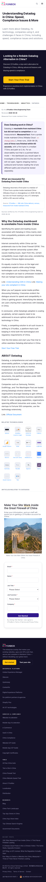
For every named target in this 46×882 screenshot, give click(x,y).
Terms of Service (18, 871)
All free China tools (9, 763)
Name (9, 576)
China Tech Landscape (11, 808)
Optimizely (6, 682)
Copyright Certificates (10, 753)
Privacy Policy (7, 871)
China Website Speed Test (12, 778)
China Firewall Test (9, 773)
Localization (7, 788)
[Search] (37, 4)
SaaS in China (7, 733)
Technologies (13, 103)
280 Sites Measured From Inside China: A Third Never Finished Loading (21, 841)
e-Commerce (7, 728)
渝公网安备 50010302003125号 (32, 876)
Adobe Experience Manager (12, 672)
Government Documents (11, 829)
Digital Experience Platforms (12, 692)
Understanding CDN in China (18, 282)
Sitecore (5, 677)
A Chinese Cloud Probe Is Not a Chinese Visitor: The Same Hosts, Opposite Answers (23, 847)
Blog (4, 803)
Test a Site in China (9, 768)
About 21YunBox (8, 783)
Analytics (25, 103)
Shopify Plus (7, 702)
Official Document (14, 415)
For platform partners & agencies (14, 697)
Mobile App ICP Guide (10, 748)
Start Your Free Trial (19, 80)
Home (2, 103)
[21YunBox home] (9, 645)
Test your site (25, 662)
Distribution (6, 793)
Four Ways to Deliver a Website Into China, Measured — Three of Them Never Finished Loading (22, 858)
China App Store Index (11, 819)
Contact (28, 871)
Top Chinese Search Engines (12, 823)
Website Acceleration (10, 717)
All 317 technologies (10, 707)
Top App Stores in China (11, 813)
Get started (9, 662)
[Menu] (42, 3)
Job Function (12, 595)
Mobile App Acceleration (11, 723)
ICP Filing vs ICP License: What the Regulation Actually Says (22, 852)
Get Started (23, 616)
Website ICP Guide (9, 743)
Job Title (11, 585)
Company (11, 604)
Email (9, 566)
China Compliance (9, 738)
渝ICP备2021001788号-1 (10, 876)
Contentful (6, 687)
